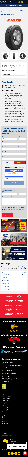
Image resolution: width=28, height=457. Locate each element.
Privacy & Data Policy (10, 449)
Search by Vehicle (6, 396)
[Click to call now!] (18, 2)
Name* (4, 142)
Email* (4, 152)
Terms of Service (20, 209)
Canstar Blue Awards (7, 435)
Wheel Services (6, 418)
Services (4, 412)
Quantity (21, 137)
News (3, 428)
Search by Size (6, 398)
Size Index (4, 433)
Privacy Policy (9, 209)
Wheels (4, 406)
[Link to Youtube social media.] (19, 453)
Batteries (4, 414)
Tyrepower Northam (15, 5)
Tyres (3, 394)
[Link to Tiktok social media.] (15, 453)
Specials (4, 420)
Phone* (10, 147)
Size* (3, 137)
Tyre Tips (4, 404)
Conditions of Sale (20, 449)
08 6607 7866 (9, 370)
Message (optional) (7, 197)
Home (4, 11)
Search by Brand (6, 400)
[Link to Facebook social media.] (9, 453)
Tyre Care (4, 402)
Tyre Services (5, 416)
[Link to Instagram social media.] (12, 453)
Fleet (3, 426)
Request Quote (7, 215)
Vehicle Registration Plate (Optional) (8, 191)
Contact (4, 422)
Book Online (6, 424)
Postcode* (5, 157)
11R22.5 (23, 272)
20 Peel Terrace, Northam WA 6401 (13, 366)
